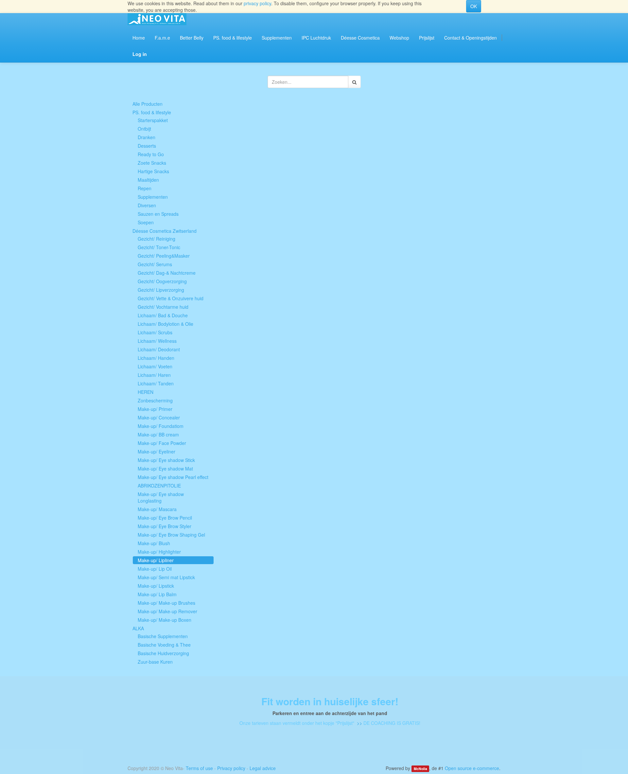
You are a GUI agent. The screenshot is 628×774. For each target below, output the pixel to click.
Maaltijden (148, 179)
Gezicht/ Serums (155, 264)
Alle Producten (147, 104)
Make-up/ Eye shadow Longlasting (161, 497)
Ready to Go (151, 154)
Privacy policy (231, 768)
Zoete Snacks (152, 162)
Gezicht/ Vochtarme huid (163, 307)
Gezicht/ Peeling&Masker (164, 255)
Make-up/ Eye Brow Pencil (165, 517)
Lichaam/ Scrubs (155, 332)
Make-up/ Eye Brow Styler (164, 526)
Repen (144, 188)
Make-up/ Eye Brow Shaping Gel (171, 534)
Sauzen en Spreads (158, 214)
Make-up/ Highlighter (159, 551)
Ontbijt (144, 128)
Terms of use (199, 768)
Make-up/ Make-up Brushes (166, 602)
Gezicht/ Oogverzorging (162, 281)
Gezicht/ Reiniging (156, 238)
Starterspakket (153, 120)
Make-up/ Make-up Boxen (164, 620)
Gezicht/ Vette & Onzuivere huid (170, 298)
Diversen (147, 205)
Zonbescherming (155, 400)
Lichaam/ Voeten (155, 366)
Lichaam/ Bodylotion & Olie (165, 324)
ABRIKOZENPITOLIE (159, 485)
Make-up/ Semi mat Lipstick (166, 577)
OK (473, 6)
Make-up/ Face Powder (162, 443)
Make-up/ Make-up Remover (167, 611)
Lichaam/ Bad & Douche (163, 315)
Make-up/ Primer (155, 409)
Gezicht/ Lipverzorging (161, 289)
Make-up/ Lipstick (156, 585)
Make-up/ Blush (154, 543)
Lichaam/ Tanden (156, 383)
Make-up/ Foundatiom (160, 426)
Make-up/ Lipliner (156, 560)
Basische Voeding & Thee (164, 644)
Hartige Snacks (153, 171)
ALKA (138, 628)
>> (359, 723)
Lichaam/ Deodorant (159, 349)
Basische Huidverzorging (163, 653)
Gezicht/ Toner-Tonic (159, 247)
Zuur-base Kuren (155, 661)
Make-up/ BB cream (158, 434)
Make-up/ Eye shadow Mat (165, 468)
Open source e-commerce (472, 768)
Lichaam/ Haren (154, 375)
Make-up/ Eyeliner (156, 451)
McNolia (420, 768)
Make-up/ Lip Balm (157, 594)
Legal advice (263, 768)
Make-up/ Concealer (159, 417)
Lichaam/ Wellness (157, 341)
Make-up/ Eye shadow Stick (166, 460)
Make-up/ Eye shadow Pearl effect (173, 477)
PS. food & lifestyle (151, 112)
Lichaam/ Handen (156, 358)
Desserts (147, 145)
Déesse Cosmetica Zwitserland (164, 231)
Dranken (146, 137)
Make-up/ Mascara (157, 509)
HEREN (145, 392)
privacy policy (257, 3)
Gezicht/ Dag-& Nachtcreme (167, 272)
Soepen (146, 222)
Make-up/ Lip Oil (155, 568)
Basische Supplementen (163, 636)
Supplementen (153, 197)
